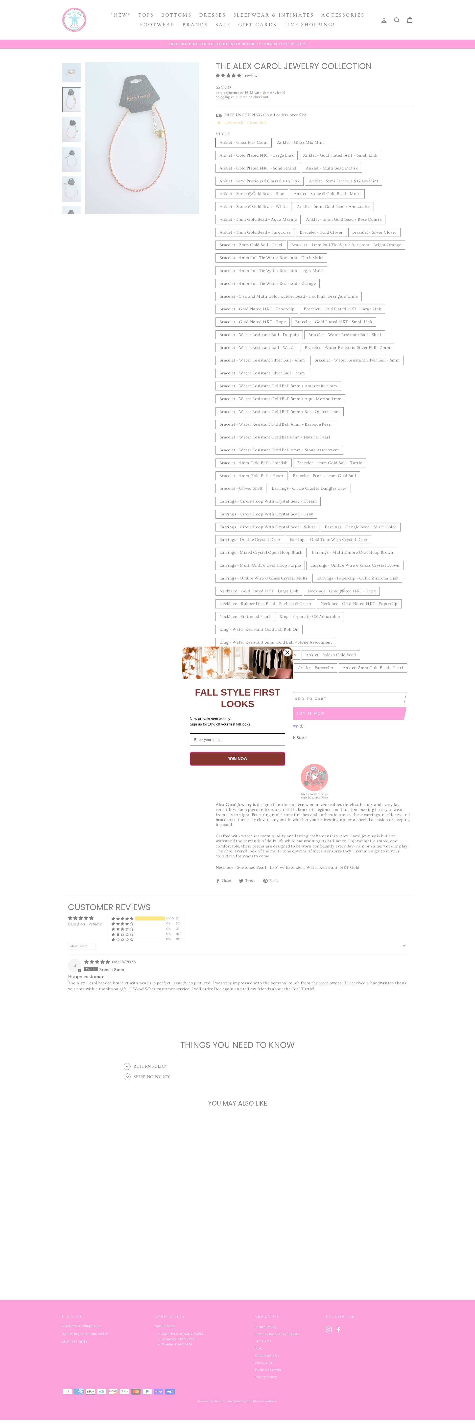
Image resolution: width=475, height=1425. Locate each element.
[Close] (287, 652)
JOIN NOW (237, 759)
